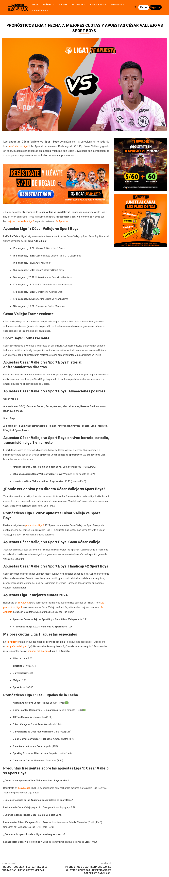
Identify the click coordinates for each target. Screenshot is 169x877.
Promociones (97, 4)
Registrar (155, 7)
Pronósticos (39, 10)
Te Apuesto (62, 221)
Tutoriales (77, 4)
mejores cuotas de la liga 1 (20, 221)
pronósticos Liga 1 (19, 146)
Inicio (35, 4)
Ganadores (116, 4)
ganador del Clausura (39, 651)
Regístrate (48, 4)
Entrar (143, 7)
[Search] (135, 7)
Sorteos (62, 4)
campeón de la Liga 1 (17, 646)
